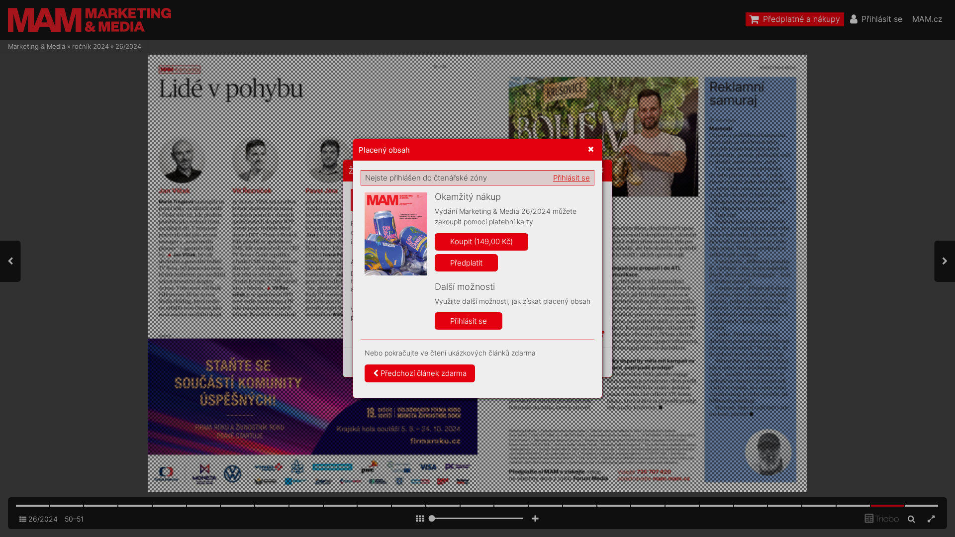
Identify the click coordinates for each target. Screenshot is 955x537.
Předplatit (466, 263)
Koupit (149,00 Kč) (481, 241)
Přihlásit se (571, 177)
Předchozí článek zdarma (423, 373)
